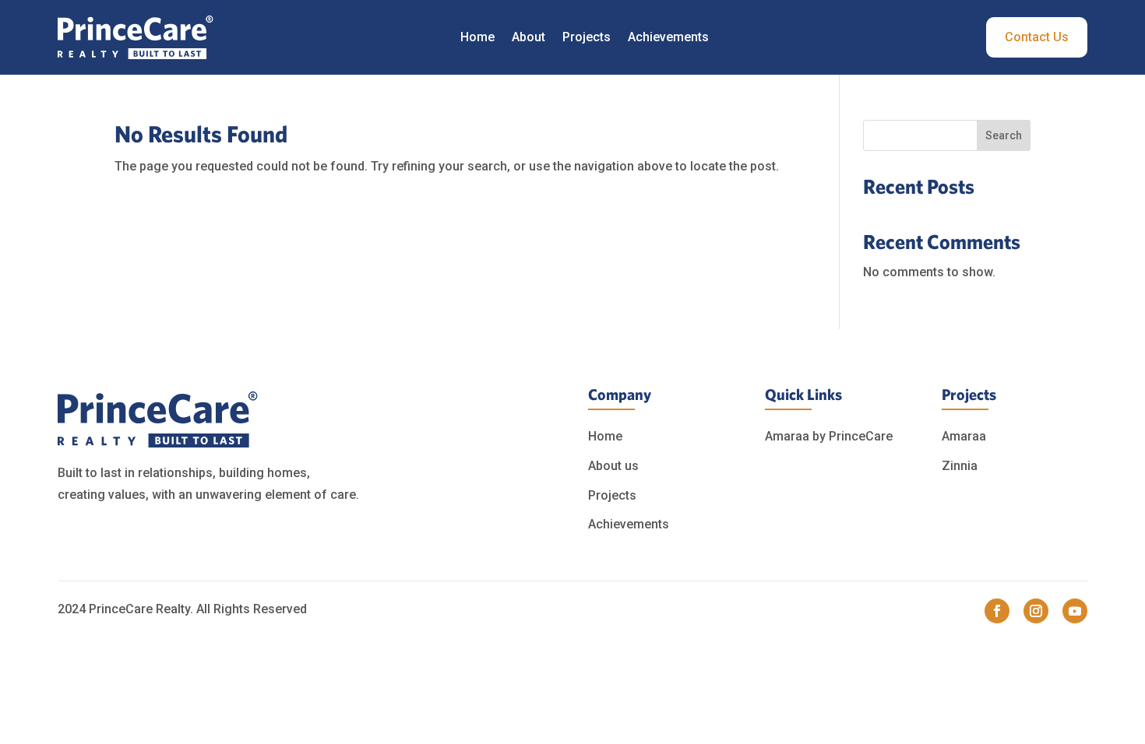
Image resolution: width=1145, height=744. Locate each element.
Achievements (668, 37)
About (528, 37)
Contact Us (1037, 37)
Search (1003, 135)
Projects (586, 37)
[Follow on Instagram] (1035, 610)
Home (477, 37)
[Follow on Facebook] (997, 610)
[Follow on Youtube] (1074, 610)
